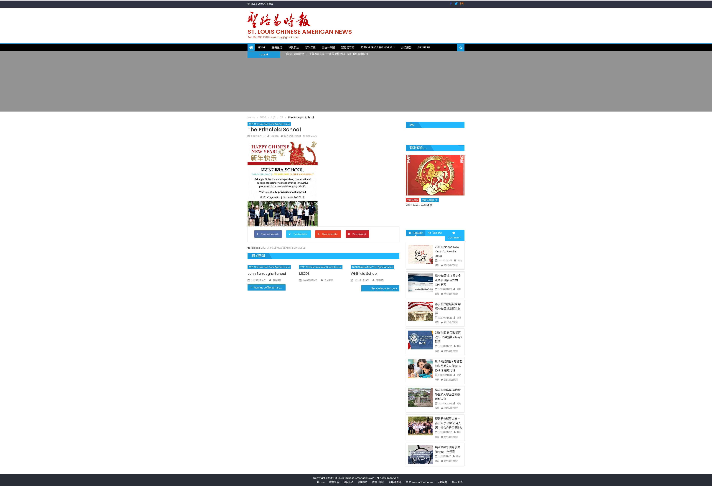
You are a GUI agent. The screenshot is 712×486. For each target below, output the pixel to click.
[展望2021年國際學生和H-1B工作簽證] (420, 454)
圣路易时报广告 (430, 206)
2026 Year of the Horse (376, 47)
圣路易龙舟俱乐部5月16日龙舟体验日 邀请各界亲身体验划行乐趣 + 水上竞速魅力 (332, 54)
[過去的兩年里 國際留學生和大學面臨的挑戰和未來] (420, 397)
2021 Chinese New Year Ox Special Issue (447, 251)
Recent (437, 233)
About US (424, 47)
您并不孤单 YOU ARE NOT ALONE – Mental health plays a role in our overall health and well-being (433, 215)
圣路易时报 (412, 206)
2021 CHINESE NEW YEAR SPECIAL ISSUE (283, 248)
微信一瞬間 (328, 47)
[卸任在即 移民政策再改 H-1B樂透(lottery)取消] (420, 340)
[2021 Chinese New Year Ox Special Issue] (420, 254)
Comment (455, 237)
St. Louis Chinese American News (300, 31)
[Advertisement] (356, 86)
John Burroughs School (267, 273)
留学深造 (310, 47)
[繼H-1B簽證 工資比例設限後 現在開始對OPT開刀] (420, 283)
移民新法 (294, 47)
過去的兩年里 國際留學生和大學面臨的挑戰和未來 (448, 394)
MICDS (304, 273)
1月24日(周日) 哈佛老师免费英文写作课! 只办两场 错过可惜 (448, 365)
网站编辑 (275, 136)
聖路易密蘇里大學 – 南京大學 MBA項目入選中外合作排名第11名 (448, 423)
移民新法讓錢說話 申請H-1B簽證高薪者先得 (448, 308)
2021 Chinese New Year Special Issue (269, 124)
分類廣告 (406, 47)
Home (262, 47)
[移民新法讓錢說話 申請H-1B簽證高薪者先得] (420, 311)
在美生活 (277, 47)
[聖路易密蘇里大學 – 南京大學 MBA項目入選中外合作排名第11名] (420, 425)
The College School (382, 288)
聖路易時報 (347, 47)
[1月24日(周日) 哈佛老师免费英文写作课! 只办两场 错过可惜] (420, 368)
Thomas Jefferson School (269, 287)
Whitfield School (364, 273)
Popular (418, 233)
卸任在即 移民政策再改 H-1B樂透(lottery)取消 (448, 337)
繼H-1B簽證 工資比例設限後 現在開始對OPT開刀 (448, 280)
